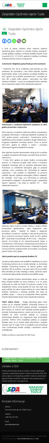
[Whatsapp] (14, 41)
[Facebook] (4, 41)
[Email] (24, 41)
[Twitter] (9, 41)
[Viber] (19, 41)
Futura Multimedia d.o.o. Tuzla (28, 439)
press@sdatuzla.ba (12, 424)
